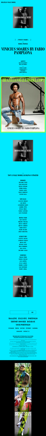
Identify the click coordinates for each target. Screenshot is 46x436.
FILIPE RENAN (23, 228)
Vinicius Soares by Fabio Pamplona (23, 50)
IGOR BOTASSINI (23, 184)
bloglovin (19, 331)
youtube (22, 328)
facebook (35, 328)
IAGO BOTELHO (23, 267)
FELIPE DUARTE (23, 229)
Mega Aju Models (23, 64)
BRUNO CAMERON (23, 226)
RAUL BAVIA (23, 248)
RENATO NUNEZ (23, 244)
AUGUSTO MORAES (23, 201)
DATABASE (31, 321)
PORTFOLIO (33, 318)
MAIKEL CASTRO (23, 265)
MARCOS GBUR (23, 190)
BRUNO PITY (23, 242)
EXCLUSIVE (22, 318)
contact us (26, 331)
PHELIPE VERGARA (23, 222)
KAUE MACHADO (23, 213)
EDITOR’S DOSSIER (18, 321)
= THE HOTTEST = (23, 69)
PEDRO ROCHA (23, 188)
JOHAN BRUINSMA (23, 231)
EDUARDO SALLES (23, 250)
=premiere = (23, 71)
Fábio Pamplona (23, 72)
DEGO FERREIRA (23, 246)
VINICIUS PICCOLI (23, 259)
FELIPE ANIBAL (23, 269)
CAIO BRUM (23, 203)
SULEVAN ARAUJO (23, 238)
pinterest (28, 328)
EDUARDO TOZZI (23, 182)
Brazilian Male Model (8, 2)
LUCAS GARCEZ (23, 263)
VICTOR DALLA (23, 194)
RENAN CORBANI (23, 224)
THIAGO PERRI (23, 257)
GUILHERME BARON (23, 205)
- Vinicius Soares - (23, 68)
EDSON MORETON (23, 192)
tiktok (17, 328)
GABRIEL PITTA (23, 207)
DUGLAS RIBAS (23, 209)
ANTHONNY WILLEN (23, 240)
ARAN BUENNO (23, 220)
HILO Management (23, 63)
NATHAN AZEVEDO (23, 211)
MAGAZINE (13, 318)
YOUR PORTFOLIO (23, 324)
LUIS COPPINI (23, 261)
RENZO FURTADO (23, 186)
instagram (11, 328)
